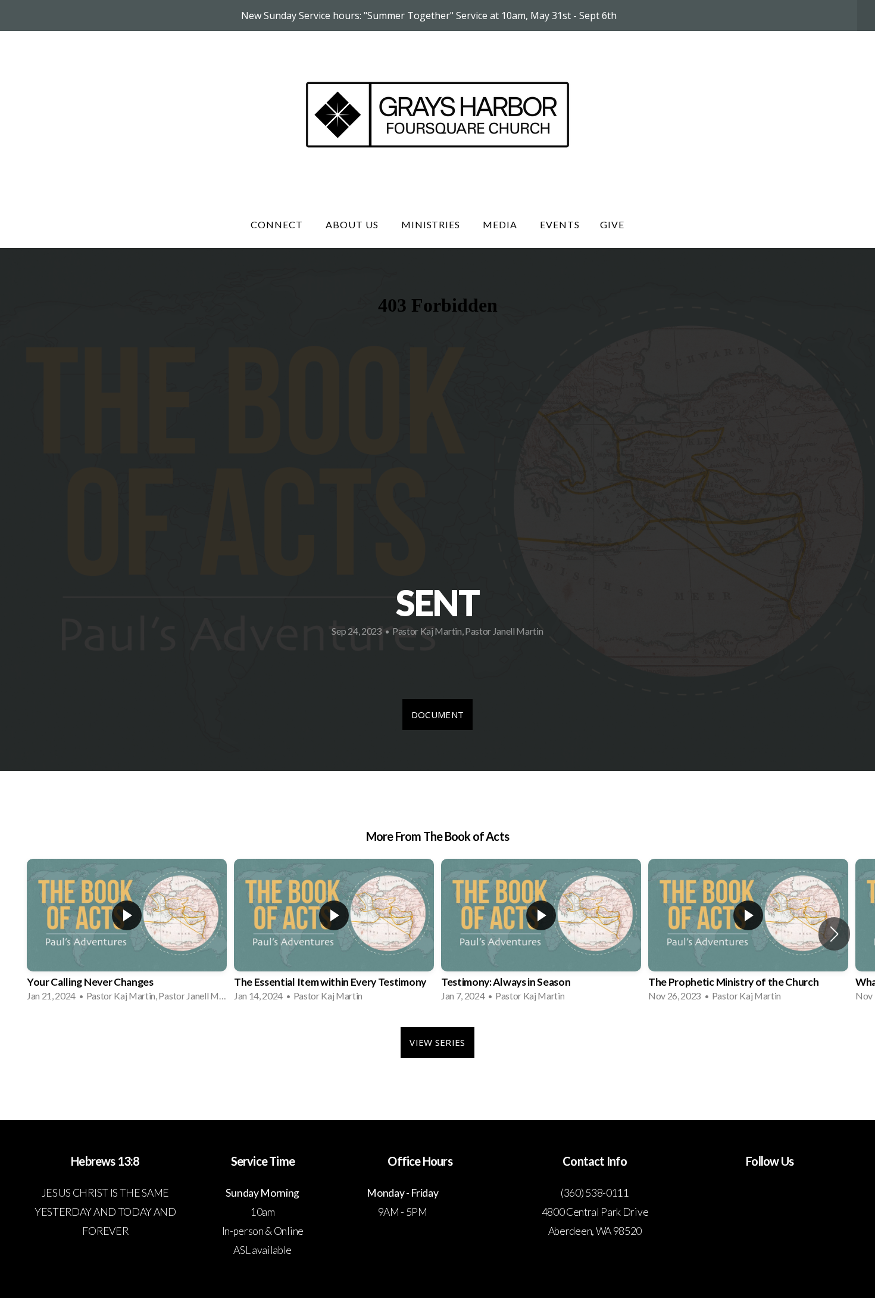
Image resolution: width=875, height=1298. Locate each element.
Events (560, 224)
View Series (437, 1042)
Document (437, 715)
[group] (127, 934)
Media (501, 224)
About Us (353, 224)
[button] (834, 934)
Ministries (432, 224)
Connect (278, 224)
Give (612, 224)
